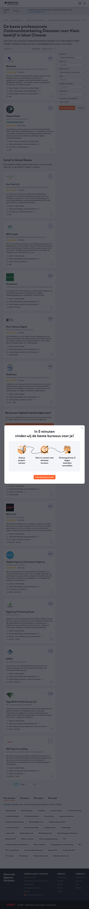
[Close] (82, 428)
